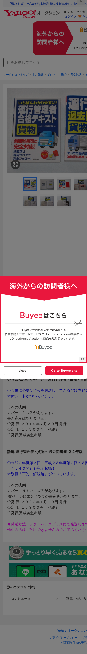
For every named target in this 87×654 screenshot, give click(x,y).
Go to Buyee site (64, 370)
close (22, 370)
